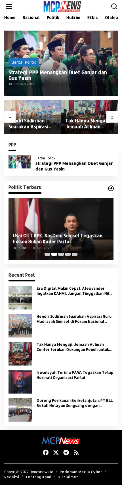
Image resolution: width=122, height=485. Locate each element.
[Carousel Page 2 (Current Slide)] (54, 254)
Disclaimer (68, 477)
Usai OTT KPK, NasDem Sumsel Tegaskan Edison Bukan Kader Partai (57, 238)
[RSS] (76, 452)
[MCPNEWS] (62, 6)
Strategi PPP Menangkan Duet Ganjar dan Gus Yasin (58, 75)
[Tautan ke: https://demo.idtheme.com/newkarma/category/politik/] (111, 188)
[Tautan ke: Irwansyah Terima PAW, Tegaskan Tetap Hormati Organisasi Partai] (20, 381)
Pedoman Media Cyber (81, 471)
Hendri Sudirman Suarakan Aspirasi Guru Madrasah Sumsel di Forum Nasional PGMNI (28, 124)
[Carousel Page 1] (47, 254)
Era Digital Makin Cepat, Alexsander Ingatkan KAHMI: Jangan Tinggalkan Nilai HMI (75, 291)
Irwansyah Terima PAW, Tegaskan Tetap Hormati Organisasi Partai (75, 375)
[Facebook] (45, 452)
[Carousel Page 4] (68, 254)
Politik (30, 62)
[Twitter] (56, 452)
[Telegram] (66, 452)
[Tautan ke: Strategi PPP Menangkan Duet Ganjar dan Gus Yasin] (20, 161)
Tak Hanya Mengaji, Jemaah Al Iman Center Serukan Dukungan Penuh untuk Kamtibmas (87, 124)
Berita (16, 62)
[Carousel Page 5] (74, 254)
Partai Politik (45, 158)
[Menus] (8, 6)
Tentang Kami (38, 477)
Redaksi (11, 477)
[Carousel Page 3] (61, 254)
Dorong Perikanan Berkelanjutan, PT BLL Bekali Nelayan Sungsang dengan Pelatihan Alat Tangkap (75, 403)
